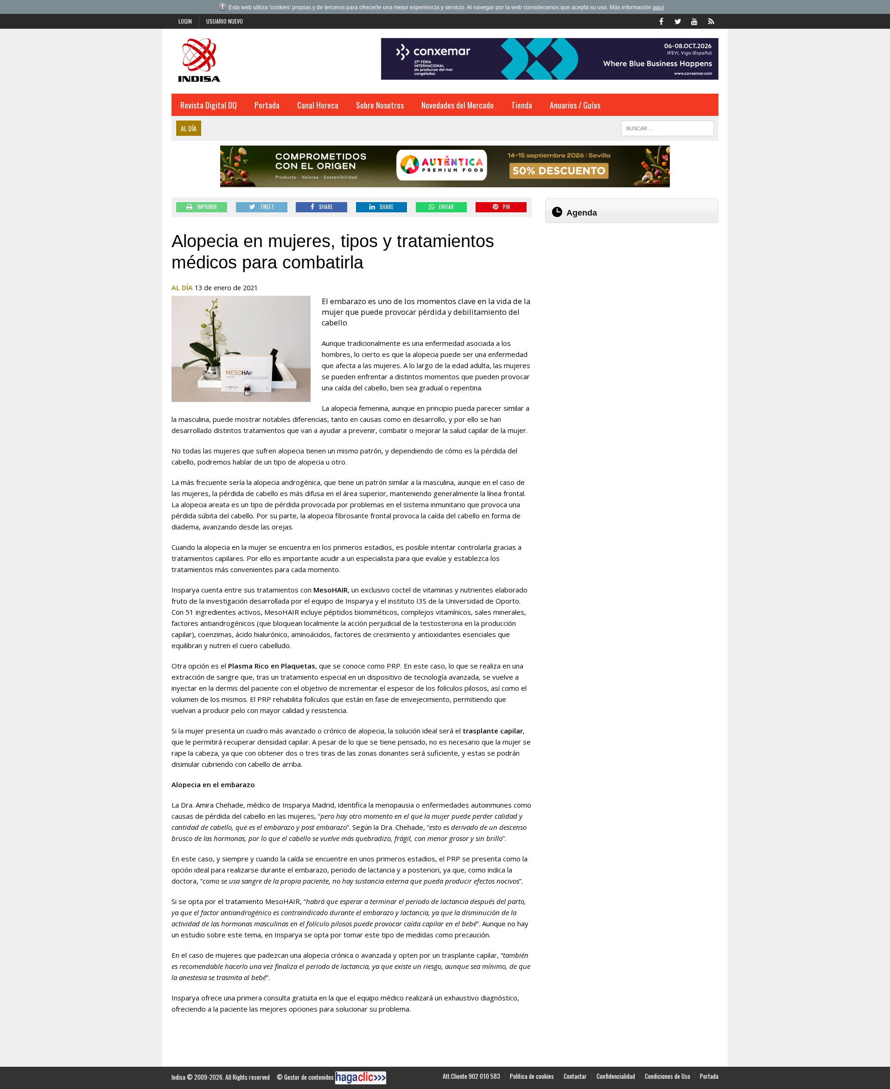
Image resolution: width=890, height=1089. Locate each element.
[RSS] (711, 20)
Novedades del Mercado (457, 105)
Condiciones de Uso (667, 1076)
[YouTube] (694, 20)
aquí (658, 7)
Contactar (575, 1076)
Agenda (581, 212)
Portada (267, 105)
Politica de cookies (532, 1076)
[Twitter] (677, 20)
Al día (182, 287)
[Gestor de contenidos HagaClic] (360, 1077)
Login (185, 21)
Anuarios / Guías (575, 105)
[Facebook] (661, 20)
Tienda (521, 105)
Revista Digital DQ (208, 105)
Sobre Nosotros (380, 105)
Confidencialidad (616, 1076)
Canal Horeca (317, 105)
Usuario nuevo (224, 21)
